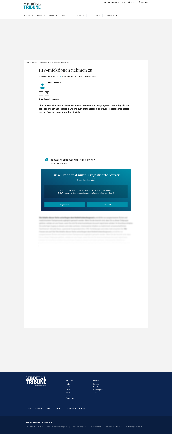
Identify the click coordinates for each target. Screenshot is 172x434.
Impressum (39, 408)
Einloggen (107, 204)
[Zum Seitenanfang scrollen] (168, 430)
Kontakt (28, 408)
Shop (123, 2)
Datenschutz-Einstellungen (75, 408)
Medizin (68, 384)
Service (96, 380)
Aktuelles (69, 380)
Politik (68, 390)
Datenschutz (57, 408)
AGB (48, 408)
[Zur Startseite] (32, 5)
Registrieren (65, 204)
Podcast (69, 395)
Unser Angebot (98, 390)
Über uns (96, 384)
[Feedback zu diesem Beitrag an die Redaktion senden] (47, 93)
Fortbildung (70, 398)
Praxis (68, 387)
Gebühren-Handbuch (111, 2)
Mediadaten (97, 387)
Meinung (68, 392)
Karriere (95, 392)
